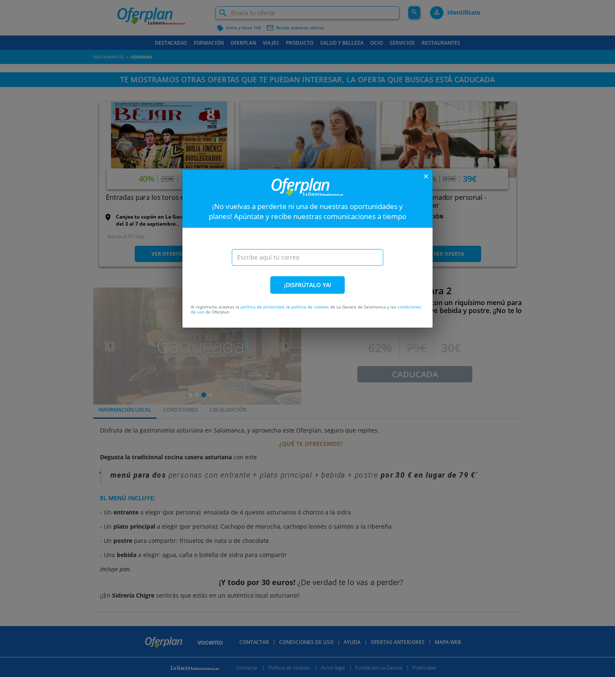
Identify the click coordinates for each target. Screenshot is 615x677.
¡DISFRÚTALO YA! (307, 285)
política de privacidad (262, 307)
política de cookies (310, 307)
